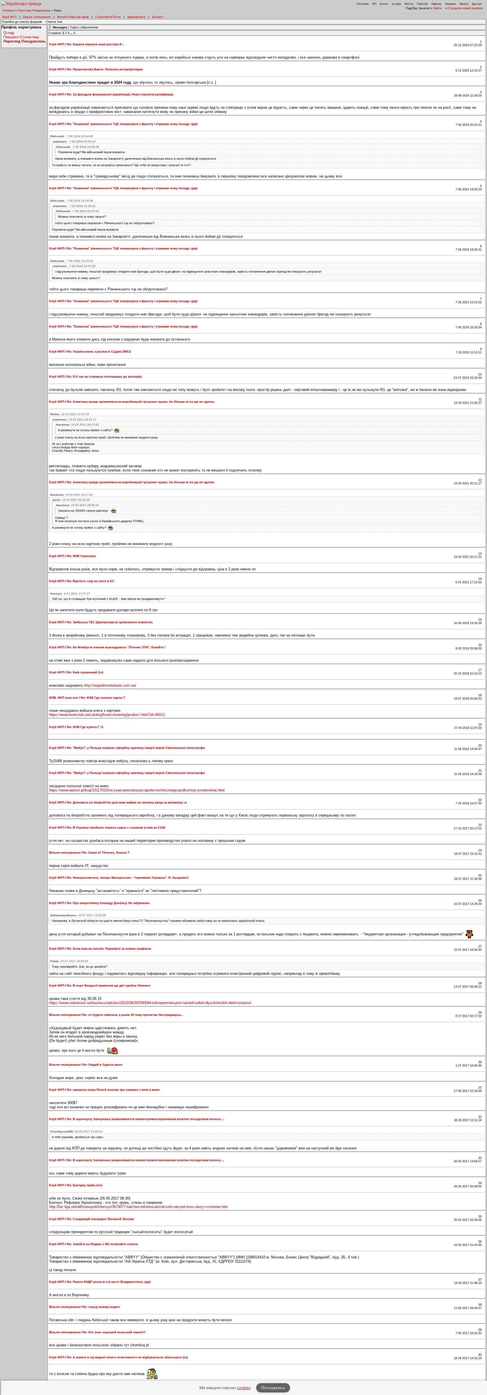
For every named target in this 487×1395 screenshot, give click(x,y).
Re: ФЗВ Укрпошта (81, 556)
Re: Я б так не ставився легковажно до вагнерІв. (104, 376)
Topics (74, 27)
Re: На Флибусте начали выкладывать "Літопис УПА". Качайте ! (116, 647)
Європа (436, 3)
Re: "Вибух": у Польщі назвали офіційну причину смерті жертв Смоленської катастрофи (136, 747)
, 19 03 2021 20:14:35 (71, 499)
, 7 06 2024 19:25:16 (77, 211)
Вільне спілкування (36, 17)
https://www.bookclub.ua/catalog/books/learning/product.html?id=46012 (107, 715)
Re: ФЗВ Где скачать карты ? (103, 697)
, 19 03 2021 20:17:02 (77, 424)
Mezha (464, 3)
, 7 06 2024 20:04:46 (71, 136)
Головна (8, 10)
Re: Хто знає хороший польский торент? (113, 1332)
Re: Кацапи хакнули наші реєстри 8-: (95, 44)
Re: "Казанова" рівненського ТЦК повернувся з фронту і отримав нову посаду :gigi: (132, 124)
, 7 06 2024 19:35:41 (74, 206)
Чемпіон (450, 3)
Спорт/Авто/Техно (108, 17)
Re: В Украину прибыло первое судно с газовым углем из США (116, 827)
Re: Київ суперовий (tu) (85, 672)
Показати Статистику (21, 37)
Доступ (476, 3)
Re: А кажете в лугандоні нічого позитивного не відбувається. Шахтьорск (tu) (127, 1357)
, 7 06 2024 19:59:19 (74, 141)
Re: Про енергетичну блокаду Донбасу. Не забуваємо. (108, 903)
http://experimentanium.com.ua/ (110, 685)
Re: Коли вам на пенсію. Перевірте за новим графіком (109, 948)
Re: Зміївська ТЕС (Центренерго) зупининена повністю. (110, 622)
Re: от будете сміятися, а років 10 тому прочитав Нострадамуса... (132, 1014)
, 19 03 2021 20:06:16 (77, 505)
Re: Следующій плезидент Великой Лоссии (100, 1219)
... (72, 33)
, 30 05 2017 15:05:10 (76, 1131)
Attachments (89, 27)
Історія (396, 3)
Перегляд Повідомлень (33, 10)
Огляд (8, 33)
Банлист (158, 17)
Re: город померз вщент (101, 1307)
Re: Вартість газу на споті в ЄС (90, 581)
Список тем (54, 21)
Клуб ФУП (10, 17)
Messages (60, 27)
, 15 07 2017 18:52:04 (69, 961)
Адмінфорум (136, 17)
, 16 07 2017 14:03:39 (78, 915)
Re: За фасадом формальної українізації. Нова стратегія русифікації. (120, 94)
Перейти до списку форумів (22, 21)
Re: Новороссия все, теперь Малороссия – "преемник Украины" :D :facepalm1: (128, 877)
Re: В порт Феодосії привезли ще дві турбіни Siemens (108, 985)
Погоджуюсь (273, 1387)
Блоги (384, 3)
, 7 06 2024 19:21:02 (74, 266)
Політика (363, 3)
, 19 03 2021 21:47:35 (69, 414)
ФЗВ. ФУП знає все (63, 697)
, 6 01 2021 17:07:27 (70, 593)
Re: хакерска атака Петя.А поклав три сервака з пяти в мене (113, 1089)
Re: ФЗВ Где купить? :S (85, 727)
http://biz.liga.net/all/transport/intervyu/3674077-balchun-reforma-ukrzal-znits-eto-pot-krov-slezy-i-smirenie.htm (138, 1207)
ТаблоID (422, 3)
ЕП (374, 3)
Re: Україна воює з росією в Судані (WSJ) (99, 351)
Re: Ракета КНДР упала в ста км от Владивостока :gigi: (109, 1281)
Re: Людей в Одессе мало (102, 1064)
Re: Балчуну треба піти (84, 1185)
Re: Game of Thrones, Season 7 (105, 852)
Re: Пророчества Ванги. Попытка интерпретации (105, 69)
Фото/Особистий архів (73, 17)
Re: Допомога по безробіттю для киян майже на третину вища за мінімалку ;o (127, 802)
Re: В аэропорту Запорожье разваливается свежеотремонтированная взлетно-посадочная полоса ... (145, 1119)
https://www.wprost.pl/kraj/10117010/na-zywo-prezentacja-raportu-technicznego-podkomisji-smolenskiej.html (137, 790)
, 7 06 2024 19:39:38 (77, 146)
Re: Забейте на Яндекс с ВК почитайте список (102, 1244)
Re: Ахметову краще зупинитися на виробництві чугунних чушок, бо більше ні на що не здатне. (141, 401)
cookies (244, 1387)
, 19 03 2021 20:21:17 (74, 419)
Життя (408, 3)
